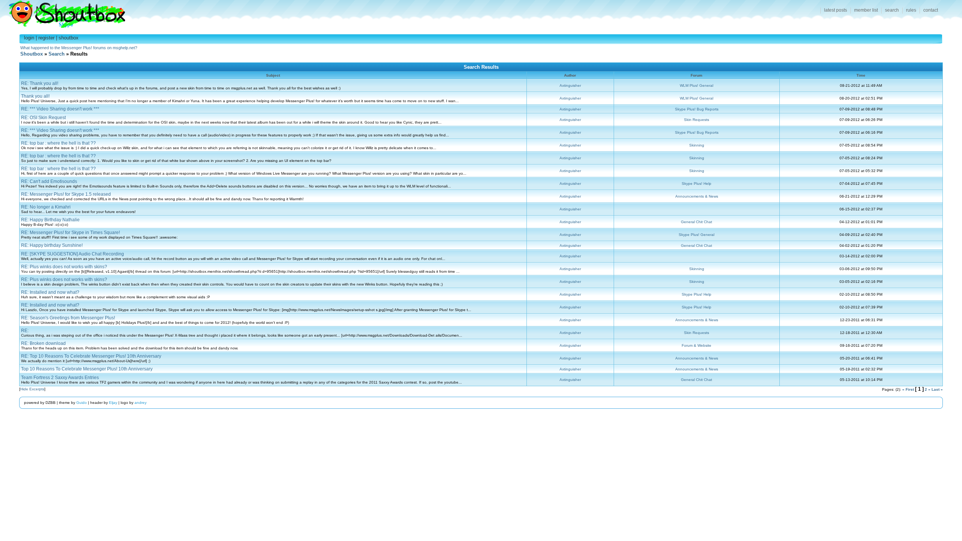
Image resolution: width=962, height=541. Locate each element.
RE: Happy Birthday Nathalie (50, 219)
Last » (937, 389)
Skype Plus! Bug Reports (696, 109)
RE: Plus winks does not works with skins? (64, 266)
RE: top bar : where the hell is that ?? (58, 143)
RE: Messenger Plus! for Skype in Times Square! (70, 232)
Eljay (113, 402)
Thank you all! (35, 96)
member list (866, 10)
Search (56, 54)
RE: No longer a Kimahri (46, 207)
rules (911, 10)
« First (908, 389)
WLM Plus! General (696, 85)
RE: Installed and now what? (50, 292)
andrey (141, 402)
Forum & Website (696, 345)
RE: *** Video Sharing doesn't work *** (60, 109)
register (46, 38)
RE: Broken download (43, 343)
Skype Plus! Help (696, 183)
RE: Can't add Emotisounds (49, 181)
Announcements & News (696, 196)
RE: (25, 330)
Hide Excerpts (32, 389)
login (29, 38)
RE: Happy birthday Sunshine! (52, 245)
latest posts (835, 10)
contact (930, 10)
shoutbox (69, 38)
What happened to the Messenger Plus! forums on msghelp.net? (78, 47)
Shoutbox (62, 12)
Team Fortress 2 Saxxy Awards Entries (60, 377)
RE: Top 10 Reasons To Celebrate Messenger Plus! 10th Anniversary (91, 356)
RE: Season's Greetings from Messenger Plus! (68, 317)
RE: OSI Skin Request (43, 117)
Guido (81, 402)
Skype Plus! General (696, 235)
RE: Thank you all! (39, 83)
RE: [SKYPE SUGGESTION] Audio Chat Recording (72, 254)
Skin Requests (696, 120)
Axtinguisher (570, 85)
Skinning (696, 145)
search (892, 10)
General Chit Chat (696, 222)
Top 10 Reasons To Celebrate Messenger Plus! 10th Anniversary (87, 369)
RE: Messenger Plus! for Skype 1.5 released (66, 194)
